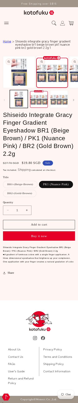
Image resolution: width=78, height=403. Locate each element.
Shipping (24, 169)
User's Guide (16, 371)
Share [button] (11, 272)
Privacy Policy (52, 349)
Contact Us (15, 356)
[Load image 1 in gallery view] (19, 99)
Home (7, 41)
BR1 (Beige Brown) (22, 185)
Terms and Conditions (57, 356)
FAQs (11, 364)
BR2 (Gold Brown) (21, 194)
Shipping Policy (53, 364)
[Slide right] (73, 100)
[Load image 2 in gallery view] (39, 99)
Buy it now (39, 236)
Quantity (8, 202)
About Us (14, 349)
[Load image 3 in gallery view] (59, 99)
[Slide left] (4, 100)
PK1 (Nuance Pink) (56, 184)
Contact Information (56, 371)
